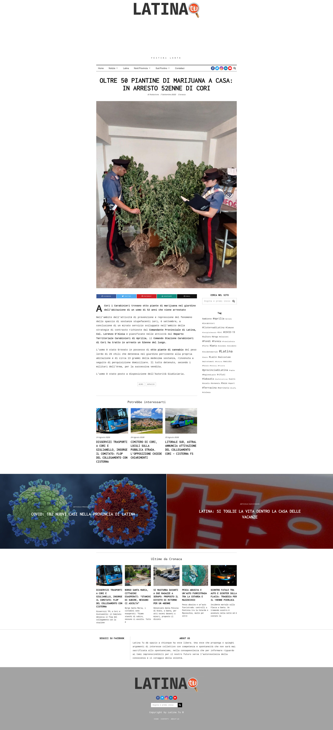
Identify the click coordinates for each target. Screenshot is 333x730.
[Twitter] (217, 68)
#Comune (230, 327)
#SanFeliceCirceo (221, 379)
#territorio (223, 388)
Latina (126, 68)
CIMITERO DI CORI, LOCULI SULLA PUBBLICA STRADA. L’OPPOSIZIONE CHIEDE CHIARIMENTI (146, 449)
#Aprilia (218, 318)
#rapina (232, 370)
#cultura (206, 337)
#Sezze (224, 383)
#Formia (216, 341)
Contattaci (179, 68)
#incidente (231, 346)
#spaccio (151, 384)
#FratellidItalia (228, 341)
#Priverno (221, 365)
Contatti (165, 719)
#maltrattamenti (208, 361)
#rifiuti (221, 374)
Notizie (112, 68)
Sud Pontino (161, 68)
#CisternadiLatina (213, 327)
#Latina (226, 351)
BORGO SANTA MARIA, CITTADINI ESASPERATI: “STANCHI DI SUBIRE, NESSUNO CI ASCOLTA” (138, 596)
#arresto (228, 319)
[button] (233, 301)
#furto (205, 346)
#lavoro (205, 357)
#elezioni (224, 337)
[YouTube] (230, 68)
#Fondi (206, 341)
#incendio (222, 346)
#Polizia (205, 365)
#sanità (232, 379)
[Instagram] (221, 68)
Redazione (154, 94)
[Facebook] (213, 68)
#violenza (206, 392)
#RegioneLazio (209, 375)
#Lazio (213, 357)
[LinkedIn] (226, 68)
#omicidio (227, 361)
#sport (231, 383)
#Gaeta (213, 345)
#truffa (233, 388)
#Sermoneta (215, 383)
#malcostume (224, 357)
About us (175, 719)
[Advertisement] (166, 37)
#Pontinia (213, 365)
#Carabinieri (208, 323)
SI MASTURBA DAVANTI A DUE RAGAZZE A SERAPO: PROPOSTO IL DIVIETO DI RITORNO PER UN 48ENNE (165, 596)
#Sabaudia (208, 378)
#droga (215, 337)
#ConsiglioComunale (209, 332)
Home (101, 68)
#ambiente (207, 319)
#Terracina (209, 387)
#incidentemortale (210, 352)
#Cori (141, 384)
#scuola (206, 383)
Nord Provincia (141, 68)
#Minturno (218, 361)
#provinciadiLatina (215, 370)
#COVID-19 (229, 332)
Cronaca (182, 94)
